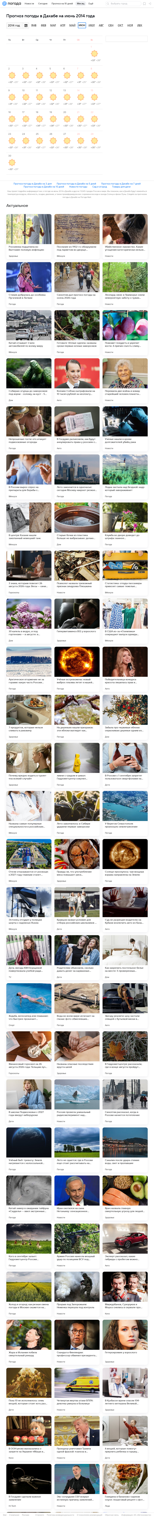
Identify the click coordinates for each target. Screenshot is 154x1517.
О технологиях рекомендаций (89, 1515)
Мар (53, 25)
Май (72, 25)
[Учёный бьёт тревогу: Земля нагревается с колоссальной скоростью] (28, 1150)
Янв (33, 25)
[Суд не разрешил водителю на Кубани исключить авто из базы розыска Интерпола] (125, 909)
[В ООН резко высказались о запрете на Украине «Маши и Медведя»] (28, 1438)
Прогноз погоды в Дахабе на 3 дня (33, 183)
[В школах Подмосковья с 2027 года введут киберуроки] (28, 1101)
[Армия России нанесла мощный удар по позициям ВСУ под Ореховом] (77, 1246)
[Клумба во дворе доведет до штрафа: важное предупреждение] (125, 525)
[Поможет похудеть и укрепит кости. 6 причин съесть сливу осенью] (125, 332)
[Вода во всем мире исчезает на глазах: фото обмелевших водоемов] (77, 1005)
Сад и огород (99, 186)
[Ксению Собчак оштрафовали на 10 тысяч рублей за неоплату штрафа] (77, 380)
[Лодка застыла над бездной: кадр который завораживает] (125, 477)
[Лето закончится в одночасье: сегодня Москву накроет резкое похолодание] (77, 477)
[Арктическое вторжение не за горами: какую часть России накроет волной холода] (28, 669)
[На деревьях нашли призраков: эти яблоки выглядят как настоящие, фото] (77, 717)
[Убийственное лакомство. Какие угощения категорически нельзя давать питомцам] (125, 236)
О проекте (39, 1515)
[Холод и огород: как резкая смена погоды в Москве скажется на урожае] (28, 1294)
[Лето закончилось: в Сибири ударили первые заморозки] (77, 813)
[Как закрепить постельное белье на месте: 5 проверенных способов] (125, 957)
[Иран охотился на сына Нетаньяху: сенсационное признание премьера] (77, 1198)
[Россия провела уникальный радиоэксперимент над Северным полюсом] (77, 1101)
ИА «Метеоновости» (142, 1515)
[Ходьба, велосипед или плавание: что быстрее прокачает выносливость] (28, 1005)
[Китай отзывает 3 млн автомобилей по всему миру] (28, 332)
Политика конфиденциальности (60, 1515)
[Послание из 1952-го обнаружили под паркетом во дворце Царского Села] (77, 236)
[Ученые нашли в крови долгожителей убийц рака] (125, 428)
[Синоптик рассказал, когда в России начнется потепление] (125, 1101)
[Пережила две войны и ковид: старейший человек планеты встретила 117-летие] (125, 380)
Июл (92, 25)
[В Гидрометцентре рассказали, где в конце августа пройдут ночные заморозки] (125, 1053)
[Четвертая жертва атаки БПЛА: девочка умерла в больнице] (77, 1390)
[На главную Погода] (14, 3)
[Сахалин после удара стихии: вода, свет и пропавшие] (125, 1150)
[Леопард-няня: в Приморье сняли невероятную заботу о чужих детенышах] (125, 284)
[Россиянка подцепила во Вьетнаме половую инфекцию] (28, 236)
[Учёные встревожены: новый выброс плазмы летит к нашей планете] (77, 669)
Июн (82, 25)
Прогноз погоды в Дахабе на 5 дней (76, 183)
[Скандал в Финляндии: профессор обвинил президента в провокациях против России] (77, 1342)
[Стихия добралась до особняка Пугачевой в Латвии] (28, 284)
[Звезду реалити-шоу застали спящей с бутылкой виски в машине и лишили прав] (125, 1005)
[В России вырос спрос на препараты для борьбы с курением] (28, 477)
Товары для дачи (121, 186)
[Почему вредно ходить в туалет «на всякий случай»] (28, 765)
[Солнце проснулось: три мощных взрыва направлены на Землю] (125, 861)
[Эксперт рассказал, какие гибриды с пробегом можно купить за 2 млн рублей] (125, 1246)
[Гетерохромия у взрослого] (125, 1342)
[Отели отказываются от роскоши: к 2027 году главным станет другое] (28, 861)
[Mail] (4, 3)
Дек (139, 25)
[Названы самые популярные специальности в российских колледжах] (28, 813)
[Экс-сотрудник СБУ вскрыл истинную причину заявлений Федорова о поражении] (77, 1486)
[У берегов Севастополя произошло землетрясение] (125, 813)
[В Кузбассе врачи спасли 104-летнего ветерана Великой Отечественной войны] (125, 1390)
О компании (14, 1515)
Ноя (130, 25)
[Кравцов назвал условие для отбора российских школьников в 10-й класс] (77, 909)
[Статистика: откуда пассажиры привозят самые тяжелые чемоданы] (125, 573)
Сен (110, 25)
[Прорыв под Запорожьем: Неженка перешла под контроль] (77, 1294)
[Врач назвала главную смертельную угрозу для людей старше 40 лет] (125, 1198)
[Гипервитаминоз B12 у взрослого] (77, 621)
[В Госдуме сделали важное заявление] (28, 1486)
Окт (120, 25)
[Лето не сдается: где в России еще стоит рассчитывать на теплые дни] (77, 1150)
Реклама (25, 1515)
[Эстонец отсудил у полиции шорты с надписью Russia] (28, 909)
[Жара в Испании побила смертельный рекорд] (28, 1342)
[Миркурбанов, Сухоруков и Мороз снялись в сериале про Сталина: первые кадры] (125, 1294)
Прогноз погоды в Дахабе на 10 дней (44, 186)
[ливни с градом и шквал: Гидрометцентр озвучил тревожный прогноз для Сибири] (77, 765)
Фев (43, 25)
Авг (101, 25)
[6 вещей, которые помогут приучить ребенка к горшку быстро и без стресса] (125, 1438)
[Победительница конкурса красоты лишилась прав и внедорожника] (125, 669)
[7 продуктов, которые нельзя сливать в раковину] (28, 717)
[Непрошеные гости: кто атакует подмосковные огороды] (28, 428)
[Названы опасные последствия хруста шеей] (77, 1053)
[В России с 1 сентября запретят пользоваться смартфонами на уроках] (125, 765)
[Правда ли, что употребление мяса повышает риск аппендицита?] (77, 861)
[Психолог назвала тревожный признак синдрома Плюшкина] (77, 573)
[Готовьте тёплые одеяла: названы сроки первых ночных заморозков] (77, 332)
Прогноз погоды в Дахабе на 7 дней (121, 183)
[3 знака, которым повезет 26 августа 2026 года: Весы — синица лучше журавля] (28, 573)
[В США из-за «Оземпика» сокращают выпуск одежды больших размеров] (125, 621)
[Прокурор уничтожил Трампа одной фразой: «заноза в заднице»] (77, 1438)
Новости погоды (78, 186)
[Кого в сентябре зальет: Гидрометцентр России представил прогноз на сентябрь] (28, 1246)
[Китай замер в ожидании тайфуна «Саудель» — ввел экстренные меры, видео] (28, 1198)
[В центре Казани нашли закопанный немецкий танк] (28, 525)
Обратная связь (112, 1515)
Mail (4, 1515)
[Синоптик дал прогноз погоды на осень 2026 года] (77, 284)
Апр (62, 25)
